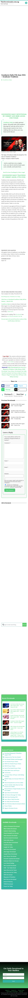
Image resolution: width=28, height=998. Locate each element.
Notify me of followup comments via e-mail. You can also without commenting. (13, 486)
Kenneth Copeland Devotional (11, 858)
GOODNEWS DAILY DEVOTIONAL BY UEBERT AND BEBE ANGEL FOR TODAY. (14, 116)
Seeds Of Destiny (8, 881)
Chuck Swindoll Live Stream (11, 833)
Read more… (11, 311)
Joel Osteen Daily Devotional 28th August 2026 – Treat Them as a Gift (17, 705)
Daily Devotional (13, 367)
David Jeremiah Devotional (11, 838)
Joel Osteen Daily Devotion (18, 373)
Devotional (18, 314)
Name (6, 460)
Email (6, 467)
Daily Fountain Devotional (10, 835)
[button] (26, 3)
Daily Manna (18, 369)
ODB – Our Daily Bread (10, 868)
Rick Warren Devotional (10, 879)
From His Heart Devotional (11, 842)
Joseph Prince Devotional (10, 854)
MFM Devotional (8, 874)
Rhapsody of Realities (8, 369)
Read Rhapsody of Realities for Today (10, 296)
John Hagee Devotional (10, 851)
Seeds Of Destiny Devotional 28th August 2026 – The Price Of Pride (17, 717)
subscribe (7, 487)
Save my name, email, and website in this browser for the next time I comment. (14, 481)
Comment (7, 443)
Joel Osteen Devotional (10, 849)
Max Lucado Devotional (10, 865)
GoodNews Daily (7, 80)
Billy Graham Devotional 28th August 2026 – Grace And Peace (17, 728)
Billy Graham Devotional (10, 828)
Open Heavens (22, 367)
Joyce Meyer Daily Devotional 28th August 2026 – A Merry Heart (17, 711)
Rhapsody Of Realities (9, 877)
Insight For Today (8, 847)
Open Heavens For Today (10, 872)
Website (6, 473)
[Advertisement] (14, 19)
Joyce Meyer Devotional (14, 371)
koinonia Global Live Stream (11, 861)
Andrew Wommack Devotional (12, 826)
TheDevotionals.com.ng (10, 2)
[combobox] (11, 625)
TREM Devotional (8, 884)
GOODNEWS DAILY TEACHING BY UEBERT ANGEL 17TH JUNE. (14, 176)
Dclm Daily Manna (8, 840)
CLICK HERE (10, 361)
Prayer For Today (8, 886)
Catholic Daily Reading (10, 831)
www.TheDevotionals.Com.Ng (14, 316)
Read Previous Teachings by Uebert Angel (14, 172)
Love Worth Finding (9, 863)
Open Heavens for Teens (10, 870)
